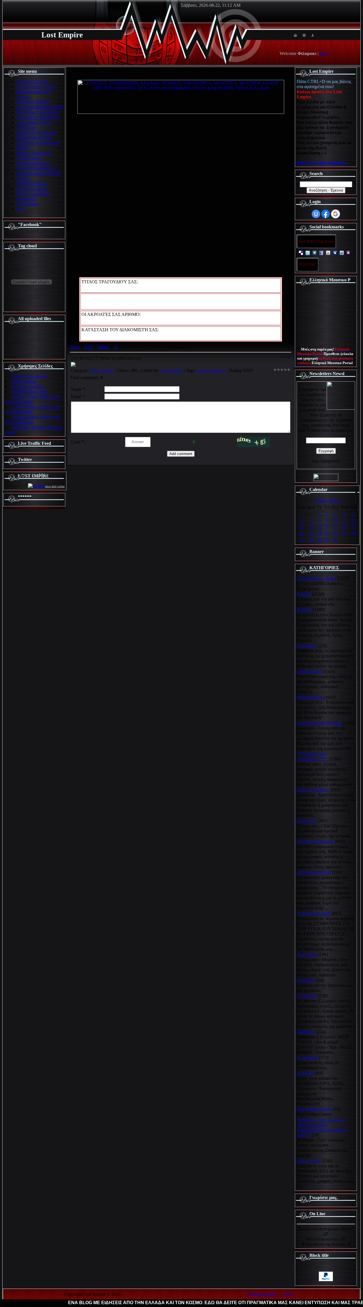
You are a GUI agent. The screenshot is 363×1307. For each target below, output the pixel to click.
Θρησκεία (306, 980)
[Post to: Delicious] (300, 252)
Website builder (263, 1294)
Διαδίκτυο (306, 1031)
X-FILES (305, 1073)
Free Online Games (314, 1109)
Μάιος (103, 347)
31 (335, 539)
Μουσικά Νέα (309, 697)
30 (326, 539)
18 (344, 526)
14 (311, 526)
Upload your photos (29, 376)
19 (353, 526)
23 (326, 533)
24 (335, 533)
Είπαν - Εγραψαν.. (313, 789)
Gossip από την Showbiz (319, 723)
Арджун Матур (211, 370)
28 (311, 539)
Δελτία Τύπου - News (316, 578)
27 (301, 539)
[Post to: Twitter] (307, 252)
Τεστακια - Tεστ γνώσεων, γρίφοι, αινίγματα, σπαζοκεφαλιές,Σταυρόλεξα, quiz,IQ (322, 1127)
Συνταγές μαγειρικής (315, 841)
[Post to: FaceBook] (321, 252)
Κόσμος (304, 609)
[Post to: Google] (328, 252)
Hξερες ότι (306, 820)
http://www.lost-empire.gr (321, 162)
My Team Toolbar (27, 386)
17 (335, 526)
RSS (324, 53)
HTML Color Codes (29, 391)
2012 (88, 347)
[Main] (295, 35)
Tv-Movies (307, 995)
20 (301, 533)
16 (326, 526)
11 (115, 347)
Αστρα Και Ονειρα (314, 872)
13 (301, 526)
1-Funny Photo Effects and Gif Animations (32, 399)
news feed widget (55, 486)
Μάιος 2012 (327, 500)
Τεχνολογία (307, 1057)
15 (319, 526)
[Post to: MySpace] (335, 252)
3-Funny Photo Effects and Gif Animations (32, 419)
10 (335, 520)
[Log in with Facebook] (325, 214)
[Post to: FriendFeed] (341, 252)
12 (353, 520)
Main (74, 347)
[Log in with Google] (335, 213)
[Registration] (304, 35)
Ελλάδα (304, 594)
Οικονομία (306, 645)
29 (319, 539)
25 (344, 533)
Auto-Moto (307, 954)
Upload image (24, 381)
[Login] (312, 35)
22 (319, 533)
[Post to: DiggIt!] (314, 252)
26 (353, 533)
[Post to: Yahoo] (348, 252)
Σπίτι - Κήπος (102, 370)
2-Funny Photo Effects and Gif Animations (32, 409)
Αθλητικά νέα (309, 671)
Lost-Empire (172, 370)
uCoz (288, 1294)
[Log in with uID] (316, 214)
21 (311, 533)
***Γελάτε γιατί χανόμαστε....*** (312, 756)
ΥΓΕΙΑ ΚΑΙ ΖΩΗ (313, 913)
